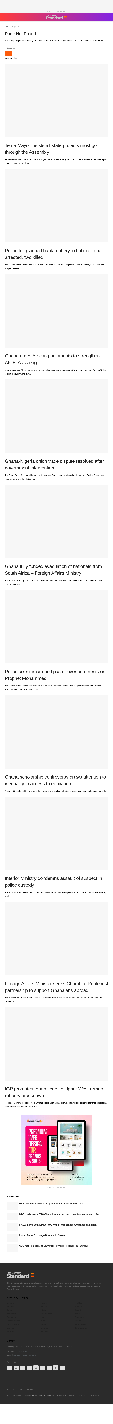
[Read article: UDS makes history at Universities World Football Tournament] (12, 1248)
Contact (19, 1389)
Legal (43, 1317)
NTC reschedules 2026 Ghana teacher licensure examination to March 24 (58, 1214)
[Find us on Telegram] (49, 1367)
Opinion (45, 1328)
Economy (11, 1313)
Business (11, 1306)
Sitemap (29, 1389)
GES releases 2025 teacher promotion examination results (51, 1203)
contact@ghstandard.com (24, 1355)
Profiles (78, 1303)
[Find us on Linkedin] (29, 1367)
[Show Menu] (8, 17)
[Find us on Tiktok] (55, 1367)
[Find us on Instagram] (62, 1367)
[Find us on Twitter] (16, 1367)
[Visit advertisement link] (56, 1150)
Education (12, 1317)
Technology (80, 1324)
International (47, 1313)
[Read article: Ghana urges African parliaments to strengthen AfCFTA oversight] (56, 311)
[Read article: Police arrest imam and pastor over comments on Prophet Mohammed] (56, 626)
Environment (13, 1324)
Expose (10, 1328)
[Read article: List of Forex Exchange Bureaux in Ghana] (12, 1238)
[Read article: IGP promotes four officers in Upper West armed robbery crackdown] (56, 1044)
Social (78, 1313)
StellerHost (96, 1395)
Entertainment (13, 1321)
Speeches (79, 1317)
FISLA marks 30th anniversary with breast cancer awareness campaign (58, 1224)
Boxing (10, 1303)
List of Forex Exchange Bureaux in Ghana (42, 1235)
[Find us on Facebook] (9, 1367)
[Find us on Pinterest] (42, 1367)
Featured (11, 1331)
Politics (44, 1331)
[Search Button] (104, 17)
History (44, 1310)
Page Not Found (18, 27)
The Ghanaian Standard (22, 1395)
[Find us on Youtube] (22, 1367)
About (9, 1389)
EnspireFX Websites (74, 1395)
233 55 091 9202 (21, 1352)
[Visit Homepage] (56, 17)
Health (44, 1306)
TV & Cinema (81, 1328)
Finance (45, 1303)
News (43, 1324)
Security (79, 1310)
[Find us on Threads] (36, 1367)
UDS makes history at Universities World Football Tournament (53, 1246)
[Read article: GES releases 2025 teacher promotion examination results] (12, 1206)
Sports (78, 1321)
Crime (9, 1310)
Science (78, 1306)
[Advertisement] (56, 4)
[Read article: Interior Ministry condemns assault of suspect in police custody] (56, 833)
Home (7, 27)
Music (44, 1321)
